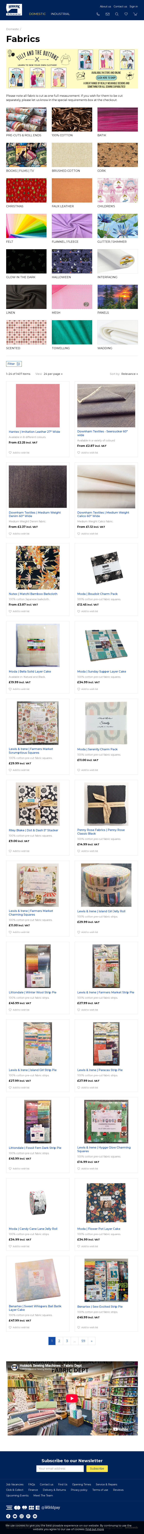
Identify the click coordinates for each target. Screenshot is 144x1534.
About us (105, 6)
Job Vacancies (14, 1484)
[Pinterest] (28, 1516)
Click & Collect (14, 1489)
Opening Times (81, 1484)
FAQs (31, 1484)
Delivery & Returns (54, 1489)
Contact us (120, 6)
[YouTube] (15, 1516)
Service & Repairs (106, 1484)
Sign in (134, 6)
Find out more (95, 1529)
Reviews (118, 1489)
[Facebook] (8, 1516)
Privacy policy (79, 1489)
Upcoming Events (17, 1495)
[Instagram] (21, 1516)
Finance (33, 1489)
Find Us (62, 1484)
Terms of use (100, 1489)
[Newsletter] (35, 1516)
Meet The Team (43, 1495)
